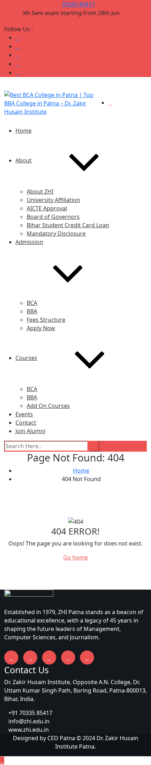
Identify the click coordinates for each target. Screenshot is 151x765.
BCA (32, 303)
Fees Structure (46, 320)
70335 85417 (78, 4)
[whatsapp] (87, 658)
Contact (25, 422)
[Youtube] (30, 658)
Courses (26, 358)
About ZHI (40, 191)
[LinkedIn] (17, 46)
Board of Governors (53, 217)
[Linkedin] (68, 658)
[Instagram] (17, 37)
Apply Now (41, 328)
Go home (75, 557)
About (23, 160)
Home (23, 130)
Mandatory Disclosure (56, 233)
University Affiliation (53, 200)
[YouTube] (17, 55)
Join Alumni (30, 431)
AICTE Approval (47, 208)
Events (24, 414)
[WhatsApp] (17, 72)
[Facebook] (17, 64)
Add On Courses (48, 406)
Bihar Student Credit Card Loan (68, 225)
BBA (32, 311)
